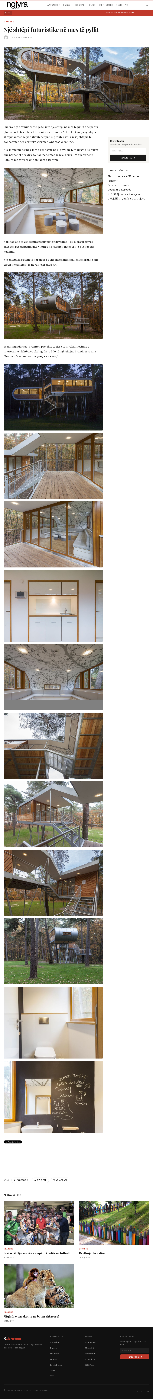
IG (138, 1391)
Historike (79, 5)
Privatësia (90, 1359)
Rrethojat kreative (92, 1253)
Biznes (66, 5)
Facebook (22, 1180)
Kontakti (89, 1348)
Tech (119, 5)
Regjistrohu (128, 158)
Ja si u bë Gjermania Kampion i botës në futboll (37, 1253)
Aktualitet (53, 5)
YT (142, 1391)
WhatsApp (62, 1180)
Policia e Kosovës (118, 185)
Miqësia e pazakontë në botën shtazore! (31, 1316)
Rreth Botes (106, 5)
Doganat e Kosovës (119, 189)
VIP (126, 5)
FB (133, 1391)
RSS (147, 1391)
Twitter (42, 1180)
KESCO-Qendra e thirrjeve (124, 194)
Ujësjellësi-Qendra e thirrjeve (126, 198)
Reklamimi (90, 1353)
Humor (91, 5)
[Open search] (147, 5)
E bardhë (9, 22)
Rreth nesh (90, 1342)
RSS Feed (89, 1365)
